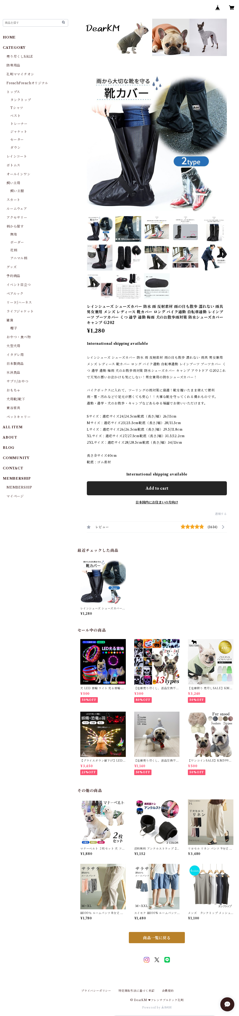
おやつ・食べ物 (19, 337)
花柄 (13, 250)
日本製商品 (15, 364)
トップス (13, 92)
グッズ (12, 267)
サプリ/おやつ (17, 381)
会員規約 (168, 990)
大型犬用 (13, 346)
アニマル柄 (18, 258)
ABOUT (10, 437)
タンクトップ (20, 100)
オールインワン (19, 174)
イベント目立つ (19, 285)
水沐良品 (13, 372)
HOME (9, 37)
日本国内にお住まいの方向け (157, 502)
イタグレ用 (15, 355)
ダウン (15, 147)
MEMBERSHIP (19, 487)
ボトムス (13, 165)
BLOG (8, 448)
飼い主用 (13, 183)
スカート (13, 200)
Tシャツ (16, 108)
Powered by (152, 1007)
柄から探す (15, 226)
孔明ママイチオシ (20, 74)
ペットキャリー (19, 417)
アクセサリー (17, 217)
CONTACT (13, 468)
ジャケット (18, 132)
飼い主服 (17, 191)
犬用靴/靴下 (16, 399)
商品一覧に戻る (157, 937)
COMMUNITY (16, 458)
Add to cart (157, 488)
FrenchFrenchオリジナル (27, 83)
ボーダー (17, 242)
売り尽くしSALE (20, 56)
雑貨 (10, 320)
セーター (17, 139)
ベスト (15, 116)
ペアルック (15, 294)
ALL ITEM (12, 427)
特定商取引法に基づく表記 (137, 990)
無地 (13, 234)
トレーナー (19, 124)
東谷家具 (13, 408)
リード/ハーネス (19, 302)
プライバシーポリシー (96, 990)
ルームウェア (17, 209)
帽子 (13, 328)
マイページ (15, 496)
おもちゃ (13, 390)
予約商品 (13, 276)
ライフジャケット (20, 311)
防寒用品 (13, 65)
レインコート (17, 156)
